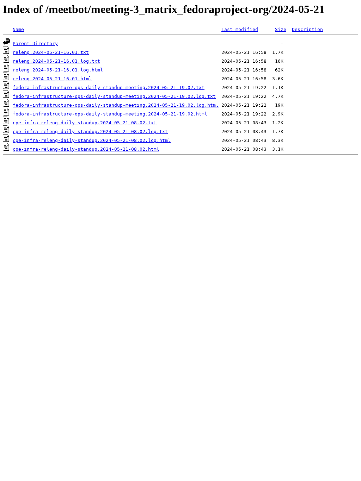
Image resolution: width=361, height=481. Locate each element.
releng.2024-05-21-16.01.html (52, 78)
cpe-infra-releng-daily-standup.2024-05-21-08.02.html (86, 149)
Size (280, 29)
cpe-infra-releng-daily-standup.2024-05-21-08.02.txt (85, 122)
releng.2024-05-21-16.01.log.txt (56, 61)
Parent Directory (35, 43)
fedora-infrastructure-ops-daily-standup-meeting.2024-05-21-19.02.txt (108, 87)
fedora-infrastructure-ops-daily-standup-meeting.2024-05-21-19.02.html (110, 114)
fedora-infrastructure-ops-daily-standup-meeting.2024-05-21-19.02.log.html (116, 105)
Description (307, 29)
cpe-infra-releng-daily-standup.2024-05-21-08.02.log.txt (90, 131)
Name (18, 29)
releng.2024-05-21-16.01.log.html (58, 70)
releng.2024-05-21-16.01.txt (51, 52)
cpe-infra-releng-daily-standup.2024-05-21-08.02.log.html (92, 140)
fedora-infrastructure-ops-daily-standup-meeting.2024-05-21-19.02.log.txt (114, 96)
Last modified (239, 29)
